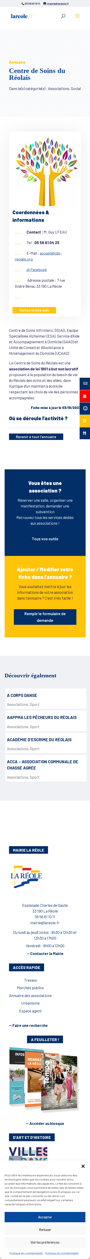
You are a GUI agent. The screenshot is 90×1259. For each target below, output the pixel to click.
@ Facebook (37, 269)
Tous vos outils (45, 538)
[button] (83, 1166)
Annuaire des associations (30, 995)
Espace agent (30, 1010)
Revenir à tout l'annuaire (36, 437)
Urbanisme (30, 1003)
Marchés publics (30, 987)
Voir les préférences (45, 1242)
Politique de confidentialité (26, 1253)
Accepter (45, 1217)
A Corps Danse (22, 695)
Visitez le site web (34, 310)
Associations (17, 704)
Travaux (30, 980)
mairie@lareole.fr (45, 922)
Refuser (45, 1230)
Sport (35, 704)
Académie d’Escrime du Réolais (39, 739)
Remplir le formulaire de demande (45, 616)
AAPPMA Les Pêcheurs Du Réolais (42, 717)
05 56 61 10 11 (45, 916)
